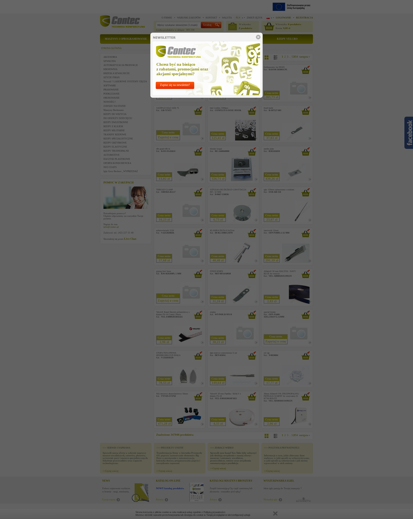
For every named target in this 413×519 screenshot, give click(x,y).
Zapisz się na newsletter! (175, 85)
